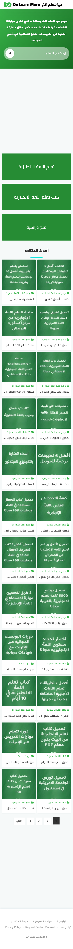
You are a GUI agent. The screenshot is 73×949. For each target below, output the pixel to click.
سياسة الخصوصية (42, 922)
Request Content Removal (40, 927)
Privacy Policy (13, 927)
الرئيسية (61, 922)
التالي (19, 821)
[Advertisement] (36, 110)
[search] (9, 53)
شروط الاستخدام (20, 922)
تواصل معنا (65, 927)
